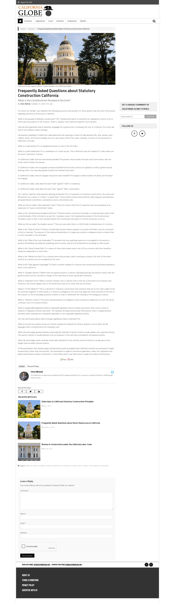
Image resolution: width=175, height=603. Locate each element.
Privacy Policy (28, 585)
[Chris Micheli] (24, 376)
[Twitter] (112, 372)
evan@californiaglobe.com (73, 565)
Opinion (83, 20)
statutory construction (101, 465)
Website (23, 532)
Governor (28, 20)
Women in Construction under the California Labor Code (67, 444)
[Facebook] (22, 391)
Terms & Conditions (30, 580)
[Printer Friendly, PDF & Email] (66, 359)
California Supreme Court (54, 465)
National (60, 20)
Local (50, 20)
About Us (26, 575)
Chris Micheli (25, 103)
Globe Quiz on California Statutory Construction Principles (67, 401)
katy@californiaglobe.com (42, 565)
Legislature (40, 20)
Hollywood (71, 20)
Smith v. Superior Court (85, 465)
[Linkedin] (39, 391)
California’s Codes (70, 465)
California (28, 465)
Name (23, 513)
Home (23, 28)
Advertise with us (29, 590)
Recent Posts (33, 366)
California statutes (39, 465)
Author (22, 366)
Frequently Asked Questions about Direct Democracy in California (71, 422)
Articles (31, 28)
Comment (24, 490)
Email (23, 523)
